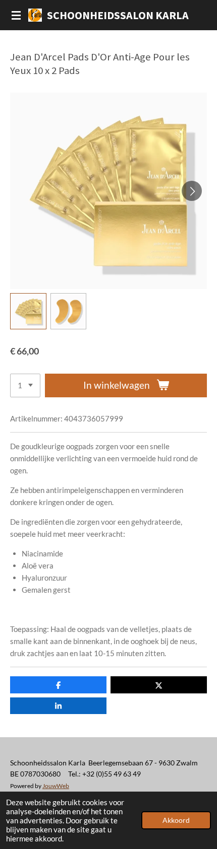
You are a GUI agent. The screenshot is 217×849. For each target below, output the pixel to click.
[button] (28, 311)
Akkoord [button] (176, 820)
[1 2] (25, 385)
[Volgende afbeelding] (192, 191)
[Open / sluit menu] (16, 15)
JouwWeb (55, 785)
